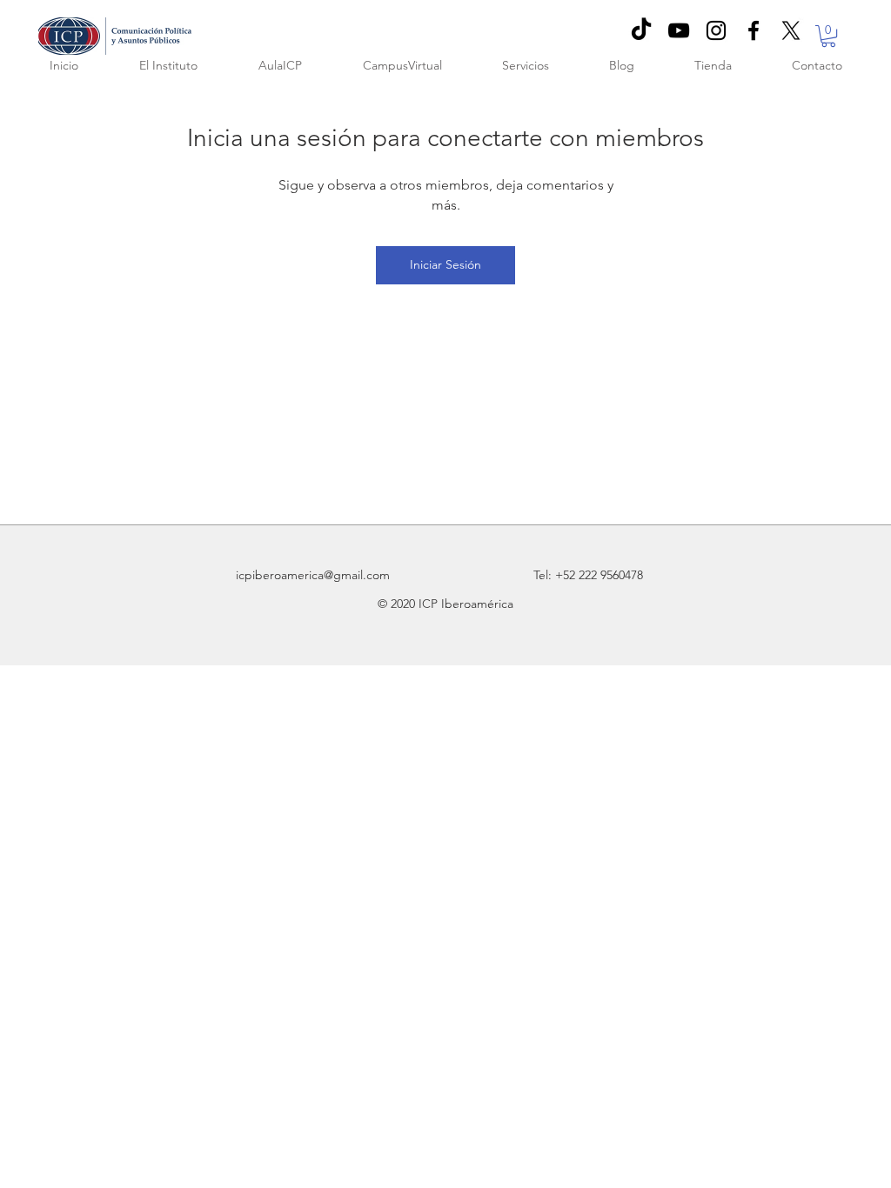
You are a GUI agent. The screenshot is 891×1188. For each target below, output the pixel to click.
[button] (828, 36)
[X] (791, 30)
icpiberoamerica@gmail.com (313, 575)
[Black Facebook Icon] (753, 30)
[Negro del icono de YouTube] (679, 30)
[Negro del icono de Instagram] (716, 30)
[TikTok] (641, 30)
